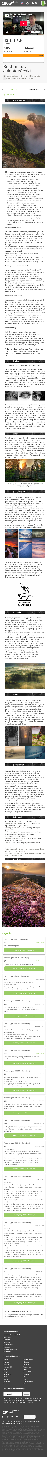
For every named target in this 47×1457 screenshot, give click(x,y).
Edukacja (26, 1374)
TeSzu (25, 76)
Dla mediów (7, 1352)
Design (5, 1372)
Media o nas (7, 1337)
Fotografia (27, 1364)
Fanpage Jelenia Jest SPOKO (15, 828)
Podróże (6, 1362)
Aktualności (34, 89)
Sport (25, 1379)
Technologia (27, 1367)
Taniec (5, 1369)
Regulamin (6, 1347)
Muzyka (26, 1362)
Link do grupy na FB (12, 832)
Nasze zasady (8, 1344)
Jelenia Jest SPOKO (12, 823)
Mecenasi (6, 1342)
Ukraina (26, 1384)
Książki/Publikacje (12, 76)
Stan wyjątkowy (28, 1381)
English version (29, 1417)
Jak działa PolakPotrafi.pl (11, 1335)
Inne (25, 1376)
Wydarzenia (7, 1374)
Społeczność (7, 1367)
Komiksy (6, 1364)
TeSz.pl (7, 843)
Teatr (25, 1369)
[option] (14, 89)
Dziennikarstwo (28, 1360)
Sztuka (5, 1360)
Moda (5, 1376)
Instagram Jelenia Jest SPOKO (15, 838)
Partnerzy (6, 1340)
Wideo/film (6, 1381)
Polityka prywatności (10, 1349)
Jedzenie (6, 1379)
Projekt (13, 89)
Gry (4, 1384)
